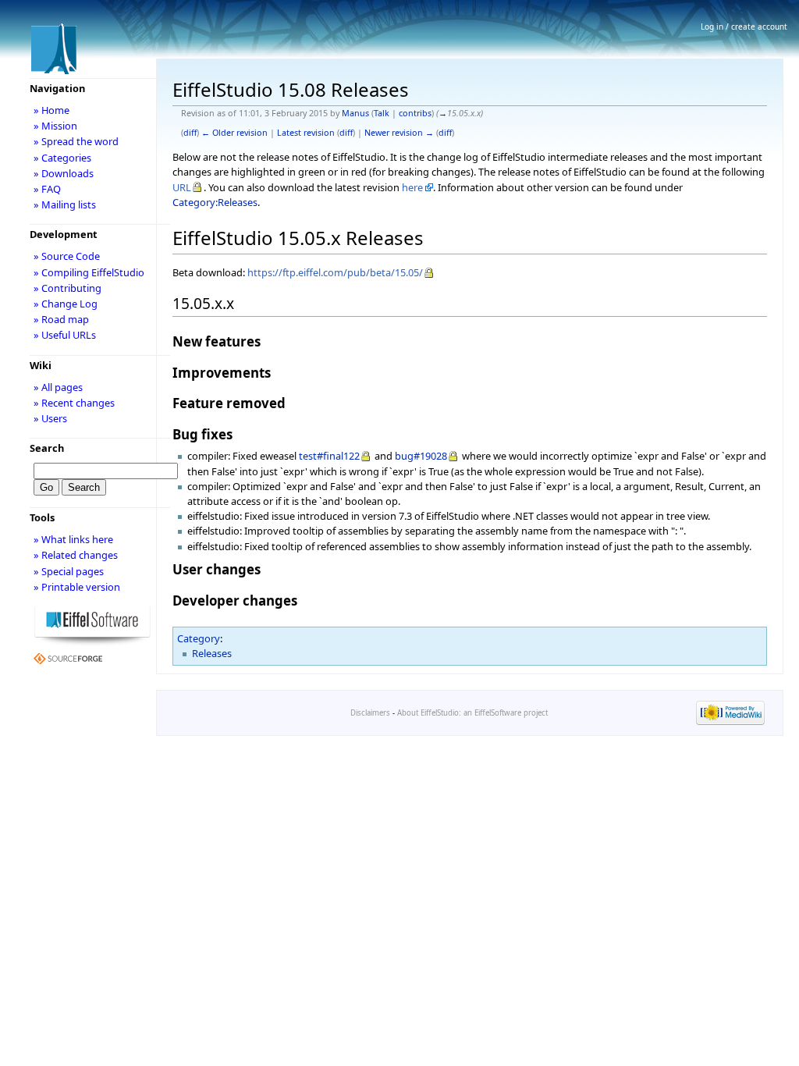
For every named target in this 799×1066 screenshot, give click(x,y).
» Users (50, 418)
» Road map (61, 319)
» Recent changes (74, 403)
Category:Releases (214, 202)
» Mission (55, 126)
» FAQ (47, 189)
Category (198, 638)
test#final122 (329, 456)
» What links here (73, 539)
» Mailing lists (65, 204)
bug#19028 (421, 456)
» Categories (62, 158)
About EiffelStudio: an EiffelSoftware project (472, 713)
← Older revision (234, 132)
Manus (355, 113)
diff (190, 132)
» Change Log (66, 304)
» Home (51, 110)
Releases (212, 653)
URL (181, 187)
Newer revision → (399, 132)
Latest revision (306, 132)
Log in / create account (744, 26)
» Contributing (67, 288)
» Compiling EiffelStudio (89, 272)
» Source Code (67, 256)
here (412, 187)
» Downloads (64, 173)
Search (47, 448)
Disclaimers (370, 713)
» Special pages (69, 571)
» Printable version (77, 587)
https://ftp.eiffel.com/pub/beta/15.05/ (335, 272)
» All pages (58, 387)
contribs (415, 113)
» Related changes (76, 555)
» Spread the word (76, 141)
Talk (381, 113)
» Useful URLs (65, 335)
